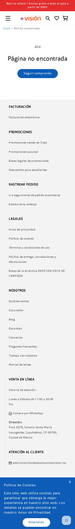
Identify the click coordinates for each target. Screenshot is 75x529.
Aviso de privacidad (22, 229)
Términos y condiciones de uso (29, 247)
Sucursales (16, 310)
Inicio (6, 28)
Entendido (36, 522)
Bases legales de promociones (29, 161)
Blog (12, 319)
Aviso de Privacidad (34, 512)
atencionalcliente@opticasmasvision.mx (39, 463)
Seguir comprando (38, 73)
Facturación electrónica (24, 117)
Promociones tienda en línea (28, 142)
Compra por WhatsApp (28, 413)
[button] (8, 18)
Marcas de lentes (20, 364)
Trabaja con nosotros (23, 355)
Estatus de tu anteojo (23, 204)
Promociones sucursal (23, 152)
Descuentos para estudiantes (28, 170)
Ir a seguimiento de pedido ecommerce (34, 195)
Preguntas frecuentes (23, 346)
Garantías (15, 328)
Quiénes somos (19, 301)
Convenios (16, 337)
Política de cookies (21, 238)
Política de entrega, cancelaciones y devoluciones (32, 259)
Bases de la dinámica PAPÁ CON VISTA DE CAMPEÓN (37, 273)
